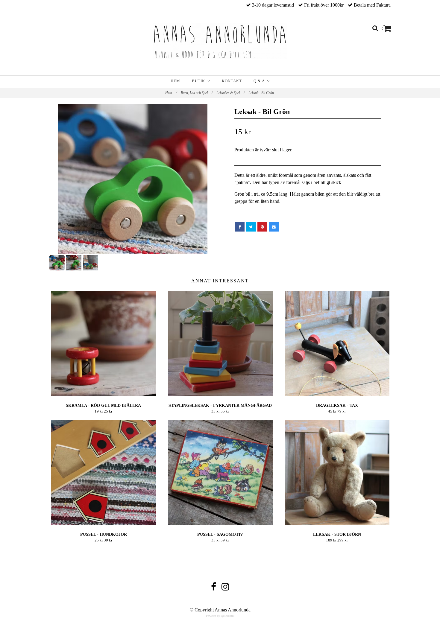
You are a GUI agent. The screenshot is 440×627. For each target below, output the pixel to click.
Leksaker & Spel (230, 93)
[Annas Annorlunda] (220, 41)
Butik (199, 81)
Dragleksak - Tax (337, 405)
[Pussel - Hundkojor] (103, 472)
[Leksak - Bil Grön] (132, 179)
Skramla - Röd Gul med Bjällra (103, 405)
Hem (175, 81)
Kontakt (232, 81)
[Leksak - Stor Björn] (337, 472)
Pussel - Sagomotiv (220, 534)
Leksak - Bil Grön (261, 93)
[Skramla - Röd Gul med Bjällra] (103, 343)
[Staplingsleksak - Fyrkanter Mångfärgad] (220, 343)
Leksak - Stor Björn (337, 534)
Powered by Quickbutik (220, 615)
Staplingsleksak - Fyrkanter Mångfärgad (220, 405)
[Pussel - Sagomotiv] (220, 472)
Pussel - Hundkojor (103, 534)
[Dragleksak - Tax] (337, 343)
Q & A (260, 81)
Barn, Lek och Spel (197, 93)
